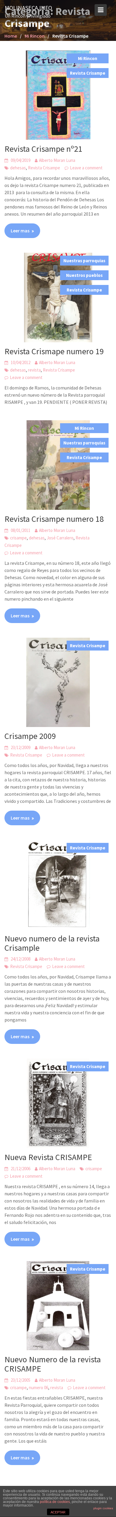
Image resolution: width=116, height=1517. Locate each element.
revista (34, 370)
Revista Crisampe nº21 (43, 148)
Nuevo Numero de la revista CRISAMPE (52, 1364)
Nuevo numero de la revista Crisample (52, 943)
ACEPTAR (58, 1512)
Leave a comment (86, 168)
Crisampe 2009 (30, 736)
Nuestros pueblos (84, 275)
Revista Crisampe (87, 73)
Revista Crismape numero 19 (54, 351)
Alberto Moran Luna (57, 160)
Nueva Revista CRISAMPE (48, 1157)
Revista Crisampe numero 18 (54, 518)
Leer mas (20, 231)
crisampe (18, 538)
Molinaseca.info (28, 7)
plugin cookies (103, 1508)
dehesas (18, 168)
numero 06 (38, 1387)
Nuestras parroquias (84, 260)
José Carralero (60, 538)
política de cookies (55, 1502)
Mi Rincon (87, 58)
